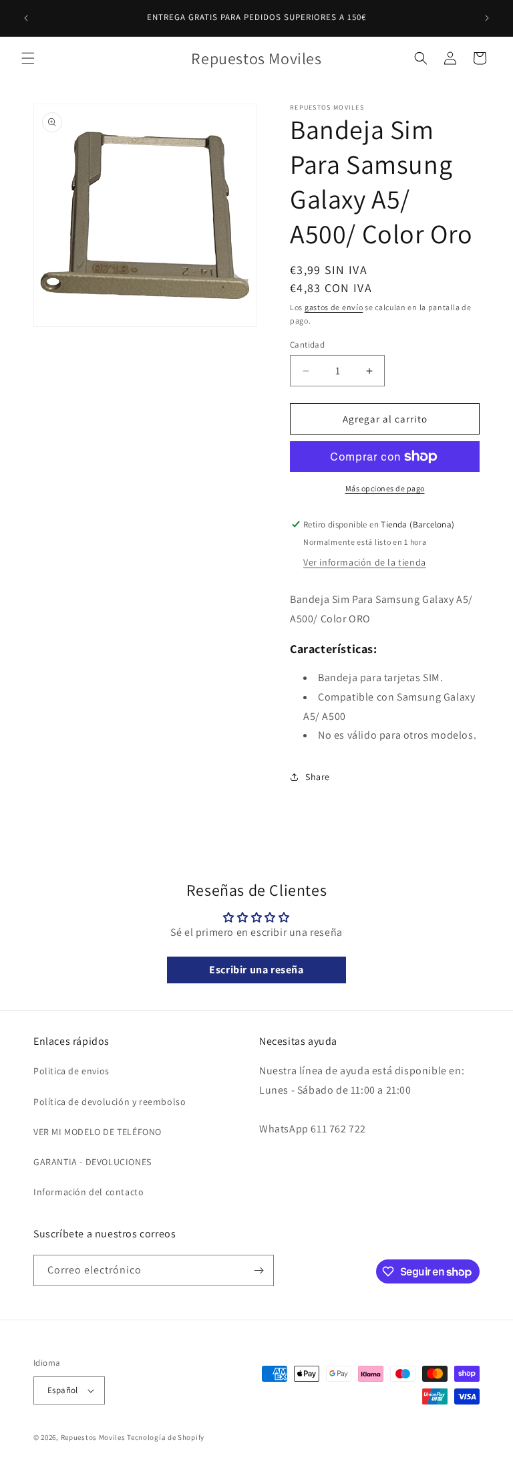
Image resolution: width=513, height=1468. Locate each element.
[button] (28, 58)
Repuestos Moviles (93, 1437)
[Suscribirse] (258, 1270)
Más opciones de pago (385, 488)
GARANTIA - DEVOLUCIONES (92, 1162)
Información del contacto (88, 1192)
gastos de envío (334, 307)
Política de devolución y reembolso (109, 1102)
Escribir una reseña (256, 970)
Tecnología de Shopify (165, 1437)
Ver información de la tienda (364, 562)
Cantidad (307, 344)
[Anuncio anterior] (26, 18)
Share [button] (317, 777)
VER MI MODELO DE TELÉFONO (97, 1132)
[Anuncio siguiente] (487, 18)
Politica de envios (71, 1071)
